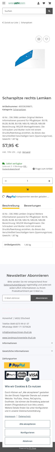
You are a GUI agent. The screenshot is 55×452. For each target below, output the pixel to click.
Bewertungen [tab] (32, 205)
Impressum (10, 416)
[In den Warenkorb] (4, 31)
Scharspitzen (19, 109)
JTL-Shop (32, 448)
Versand (26, 152)
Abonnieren (42, 298)
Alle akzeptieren (28, 424)
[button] (38, 3)
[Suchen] (49, 11)
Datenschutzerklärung (15, 284)
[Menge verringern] (5, 181)
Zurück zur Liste (11, 22)
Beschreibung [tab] (10, 205)
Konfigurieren (27, 432)
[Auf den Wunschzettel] (46, 39)
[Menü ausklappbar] (3, 2)
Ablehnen (27, 441)
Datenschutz (24, 416)
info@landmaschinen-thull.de (17, 332)
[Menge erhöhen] (49, 181)
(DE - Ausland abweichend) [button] (14, 167)
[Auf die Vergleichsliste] (39, 39)
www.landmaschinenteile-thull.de (19, 337)
